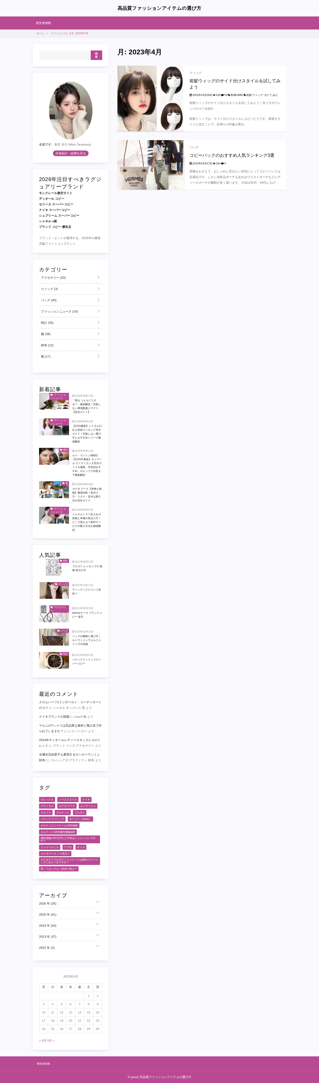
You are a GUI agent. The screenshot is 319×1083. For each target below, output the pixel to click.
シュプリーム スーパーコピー (59, 215)
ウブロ (68, 847)
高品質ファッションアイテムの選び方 (159, 8)
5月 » (51, 1040)
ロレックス (47, 799)
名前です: (45, 144)
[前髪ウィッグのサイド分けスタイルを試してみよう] (151, 98)
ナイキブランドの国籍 (54, 716)
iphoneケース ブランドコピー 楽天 (87, 614)
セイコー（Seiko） (80, 819)
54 (225, 95)
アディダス (47, 806)
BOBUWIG (237, 95)
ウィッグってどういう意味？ (86, 591)
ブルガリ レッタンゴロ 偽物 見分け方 (87, 568)
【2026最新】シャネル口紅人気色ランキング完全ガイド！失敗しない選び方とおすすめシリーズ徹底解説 (87, 433)
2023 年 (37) (47, 936)
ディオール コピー (51, 198)
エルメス (46, 812)
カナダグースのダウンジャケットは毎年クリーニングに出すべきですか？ (69, 861)
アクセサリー (53, 277)
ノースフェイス (68, 799)
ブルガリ (79, 812)
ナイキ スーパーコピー (54, 210)
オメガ (81, 847)
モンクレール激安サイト (55, 193)
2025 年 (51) (47, 914)
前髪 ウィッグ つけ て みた (262, 95)
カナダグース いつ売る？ (55, 853)
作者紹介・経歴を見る (71, 153)
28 (79, 1029)
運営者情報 (43, 23)
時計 (47, 322)
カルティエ (62, 812)
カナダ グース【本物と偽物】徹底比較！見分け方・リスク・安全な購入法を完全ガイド (87, 494)
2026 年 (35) (47, 903)
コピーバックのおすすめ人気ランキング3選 (231, 155)
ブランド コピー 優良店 (55, 226)
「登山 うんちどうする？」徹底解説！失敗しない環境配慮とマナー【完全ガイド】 (86, 406)
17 (43, 1020)
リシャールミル (50, 847)
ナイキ (86, 799)
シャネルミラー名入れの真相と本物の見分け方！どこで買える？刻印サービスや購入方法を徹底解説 (86, 522)
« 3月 (42, 1040)
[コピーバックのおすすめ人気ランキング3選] (151, 164)
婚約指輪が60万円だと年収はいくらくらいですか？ (68, 839)
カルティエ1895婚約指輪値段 (58, 832)
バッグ (194, 147)
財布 (47, 345)
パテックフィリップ (52, 819)
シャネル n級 (48, 221)
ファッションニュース (59, 311)
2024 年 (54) (47, 925)
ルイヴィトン (88, 806)
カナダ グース (67, 806)
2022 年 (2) (47, 947)
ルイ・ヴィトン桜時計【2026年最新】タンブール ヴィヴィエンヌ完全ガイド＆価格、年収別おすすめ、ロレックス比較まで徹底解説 (87, 465)
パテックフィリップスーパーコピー (86, 661)
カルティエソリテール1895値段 (59, 825)
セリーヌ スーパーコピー (56, 204)
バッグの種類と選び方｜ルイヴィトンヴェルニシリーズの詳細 (86, 640)
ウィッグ (195, 72)
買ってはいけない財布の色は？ (59, 868)
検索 (96, 55)
